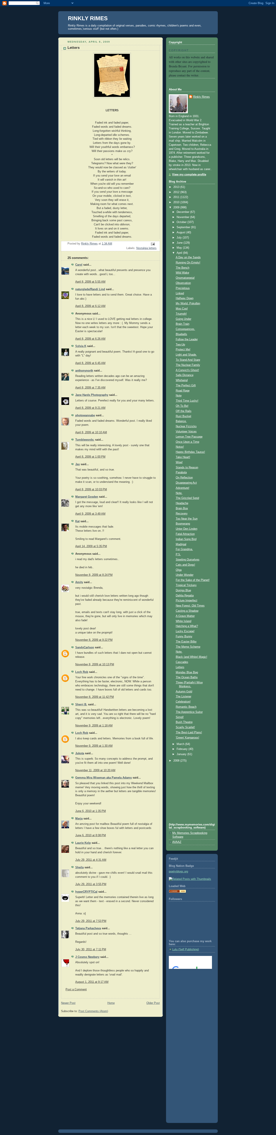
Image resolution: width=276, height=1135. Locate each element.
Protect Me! (183, 349)
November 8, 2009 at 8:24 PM (94, 574)
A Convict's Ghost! (187, 370)
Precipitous (183, 288)
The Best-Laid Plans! (189, 732)
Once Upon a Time (187, 441)
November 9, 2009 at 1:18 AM (94, 725)
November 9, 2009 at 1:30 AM (94, 745)
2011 (176, 197)
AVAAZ (176, 842)
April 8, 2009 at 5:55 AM (90, 281)
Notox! (180, 446)
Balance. (181, 421)
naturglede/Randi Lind (90, 289)
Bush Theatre (184, 722)
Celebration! (183, 701)
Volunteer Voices (186, 431)
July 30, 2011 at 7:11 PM (90, 949)
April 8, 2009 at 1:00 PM (90, 456)
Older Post (153, 1003)
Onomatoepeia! (185, 277)
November (183, 217)
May (180, 247)
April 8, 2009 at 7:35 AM (90, 387)
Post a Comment (76, 989)
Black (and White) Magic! (191, 656)
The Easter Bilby (186, 641)
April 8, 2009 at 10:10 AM (91, 432)
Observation (183, 283)
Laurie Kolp (83, 842)
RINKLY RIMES (88, 18)
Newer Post (68, 1003)
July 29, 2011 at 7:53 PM (90, 921)
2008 (176, 760)
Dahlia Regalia (185, 595)
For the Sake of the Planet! (193, 580)
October (182, 222)
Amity (79, 582)
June (180, 242)
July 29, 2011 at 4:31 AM (90, 859)
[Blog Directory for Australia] (177, 891)
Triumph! (181, 313)
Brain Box (182, 508)
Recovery (182, 513)
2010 (176, 202)
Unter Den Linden (186, 528)
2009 (176, 207)
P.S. (178, 554)
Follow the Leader (187, 339)
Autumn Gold (184, 691)
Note (179, 395)
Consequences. (185, 329)
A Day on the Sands (188, 257)
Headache (182, 503)
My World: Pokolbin (188, 303)
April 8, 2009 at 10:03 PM (91, 489)
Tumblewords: (84, 439)
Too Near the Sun (187, 518)
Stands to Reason (187, 467)
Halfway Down (184, 298)
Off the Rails (183, 411)
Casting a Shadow (187, 610)
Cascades (182, 662)
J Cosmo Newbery (87, 956)
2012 (176, 192)
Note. (179, 493)
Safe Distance (184, 375)
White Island (183, 621)
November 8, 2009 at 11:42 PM (94, 696)
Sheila (79, 867)
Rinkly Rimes (201, 96)
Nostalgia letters (146, 248)
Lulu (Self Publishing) (185, 949)
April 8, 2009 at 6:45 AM (90, 363)
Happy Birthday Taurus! (190, 452)
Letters (180, 667)
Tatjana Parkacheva (88, 928)
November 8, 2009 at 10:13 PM (94, 664)
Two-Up (180, 344)
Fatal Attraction (185, 534)
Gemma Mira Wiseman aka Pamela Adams (103, 777)
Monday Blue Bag (187, 672)
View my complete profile (189, 174)
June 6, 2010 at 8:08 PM (90, 835)
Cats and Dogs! (185, 564)
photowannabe (85, 415)
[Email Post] (153, 243)
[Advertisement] (188, 989)
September (184, 227)
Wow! (179, 462)
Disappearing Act (186, 482)
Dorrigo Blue (183, 590)
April (180, 252)
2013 (176, 187)
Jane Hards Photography (91, 394)
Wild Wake (182, 272)
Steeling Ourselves (187, 559)
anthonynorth (84, 370)
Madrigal (181, 544)
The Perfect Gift (186, 385)
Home (111, 1003)
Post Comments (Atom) (93, 1011)
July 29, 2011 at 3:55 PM (90, 884)
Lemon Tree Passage (189, 436)
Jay (77, 464)
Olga (179, 569)
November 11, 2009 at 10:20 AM (95, 770)
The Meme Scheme (188, 646)
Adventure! (182, 487)
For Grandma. (184, 549)
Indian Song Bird (186, 539)
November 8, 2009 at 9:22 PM (94, 639)
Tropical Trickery (186, 585)
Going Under (183, 319)
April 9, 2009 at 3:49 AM (90, 513)
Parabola (181, 472)
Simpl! (180, 717)
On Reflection (184, 477)
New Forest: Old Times (190, 605)
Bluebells (181, 334)
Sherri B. (81, 704)
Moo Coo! (182, 308)
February (182, 749)
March (181, 744)
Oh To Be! (182, 405)
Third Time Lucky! (187, 400)
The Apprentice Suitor (189, 712)
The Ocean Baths (187, 677)
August (181, 232)
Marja (79, 818)
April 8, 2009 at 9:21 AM (90, 407)
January (182, 754)
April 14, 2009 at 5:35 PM (91, 546)
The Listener (183, 696)
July (180, 237)
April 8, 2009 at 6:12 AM (90, 306)
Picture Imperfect (186, 600)
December (183, 212)
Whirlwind (182, 380)
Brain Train (182, 323)
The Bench (182, 267)
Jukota (79, 753)
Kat (77, 521)
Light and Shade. (186, 354)
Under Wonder (184, 574)
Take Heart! (183, 457)
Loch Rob (81, 672)
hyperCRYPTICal (86, 891)
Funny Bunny (184, 636)
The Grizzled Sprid (187, 498)
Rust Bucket (183, 416)
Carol (78, 264)
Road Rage (183, 390)
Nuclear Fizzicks (186, 426)
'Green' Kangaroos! (187, 737)
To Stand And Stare (188, 359)
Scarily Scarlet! (185, 727)
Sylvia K (80, 346)
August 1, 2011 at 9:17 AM (91, 981)
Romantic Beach (186, 706)
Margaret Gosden (86, 496)
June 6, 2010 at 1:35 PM (90, 811)
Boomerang (183, 523)
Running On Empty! (188, 262)
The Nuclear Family (188, 365)
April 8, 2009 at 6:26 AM (90, 338)
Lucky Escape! (185, 631)
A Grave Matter (185, 616)
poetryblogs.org (178, 871)
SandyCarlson (84, 647)
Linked (180, 293)
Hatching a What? (187, 626)
